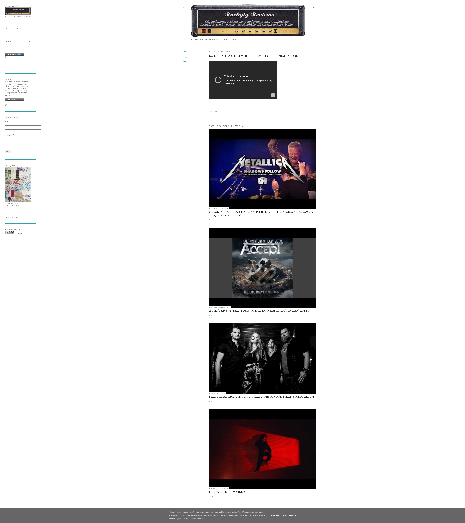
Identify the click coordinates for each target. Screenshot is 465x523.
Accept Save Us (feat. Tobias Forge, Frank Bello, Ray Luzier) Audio (259, 310)
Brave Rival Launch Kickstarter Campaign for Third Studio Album (261, 396)
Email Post (219, 108)
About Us (213, 39)
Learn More (278, 515)
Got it (292, 515)
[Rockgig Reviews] (6, 58)
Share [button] (184, 51)
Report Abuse (11, 217)
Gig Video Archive (228, 39)
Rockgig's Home (199, 39)
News (184, 61)
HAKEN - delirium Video (227, 492)
